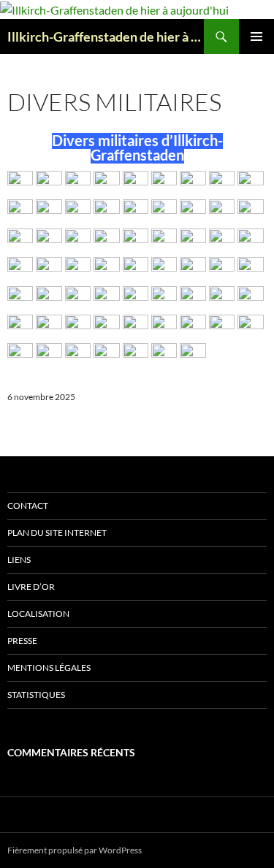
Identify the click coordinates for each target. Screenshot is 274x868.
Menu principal (256, 36)
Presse (22, 640)
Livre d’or (31, 586)
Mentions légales (49, 667)
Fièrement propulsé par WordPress (74, 850)
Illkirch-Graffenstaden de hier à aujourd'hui (105, 36)
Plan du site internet (57, 532)
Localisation (38, 613)
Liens (19, 559)
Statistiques (36, 694)
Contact (27, 505)
